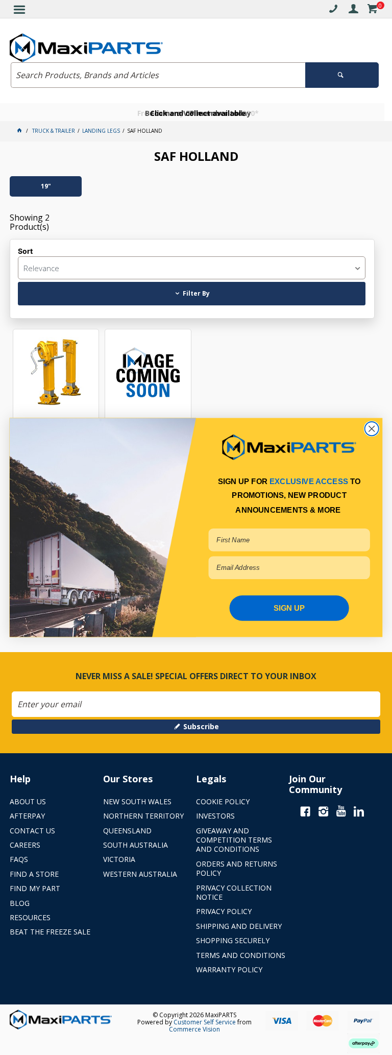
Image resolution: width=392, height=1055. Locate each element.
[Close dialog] (372, 429)
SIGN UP (289, 608)
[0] (372, 10)
